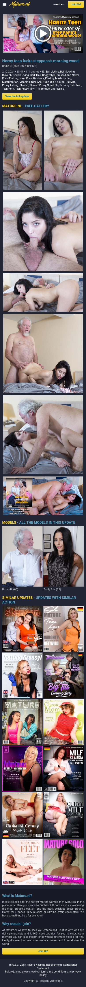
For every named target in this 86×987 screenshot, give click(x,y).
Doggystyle (48, 75)
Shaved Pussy (38, 85)
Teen (78, 85)
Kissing (49, 78)
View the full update (17, 96)
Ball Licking (52, 71)
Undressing (57, 88)
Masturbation (10, 82)
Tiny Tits (35, 88)
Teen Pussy (21, 88)
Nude (46, 82)
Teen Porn (8, 88)
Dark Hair (35, 75)
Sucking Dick (67, 85)
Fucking (14, 78)
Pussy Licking (10, 85)
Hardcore (38, 78)
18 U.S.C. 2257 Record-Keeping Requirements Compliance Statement (43, 966)
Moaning (24, 82)
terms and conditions (53, 971)
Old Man (71, 82)
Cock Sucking (21, 75)
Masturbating (63, 78)
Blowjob (7, 75)
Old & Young (57, 82)
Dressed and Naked (68, 75)
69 (43, 71)
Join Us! (76, 4)
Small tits (52, 85)
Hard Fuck (26, 78)
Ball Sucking (67, 71)
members (59, 4)
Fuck (5, 78)
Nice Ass (36, 82)
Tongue (45, 88)
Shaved (24, 85)
